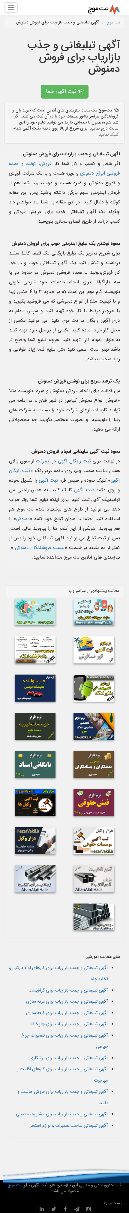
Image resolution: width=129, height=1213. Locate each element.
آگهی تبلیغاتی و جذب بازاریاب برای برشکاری (68, 1058)
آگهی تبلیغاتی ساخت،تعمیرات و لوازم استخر (69, 1125)
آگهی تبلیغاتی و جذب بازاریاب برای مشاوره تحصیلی (62, 1114)
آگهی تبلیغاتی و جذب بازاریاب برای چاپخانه (69, 1024)
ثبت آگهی (48, 481)
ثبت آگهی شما (62, 91)
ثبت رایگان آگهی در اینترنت (63, 461)
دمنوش (23, 519)
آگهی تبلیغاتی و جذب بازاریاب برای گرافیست (68, 990)
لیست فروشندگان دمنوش (38, 548)
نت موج (113, 22)
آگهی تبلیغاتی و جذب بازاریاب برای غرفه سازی (67, 1001)
